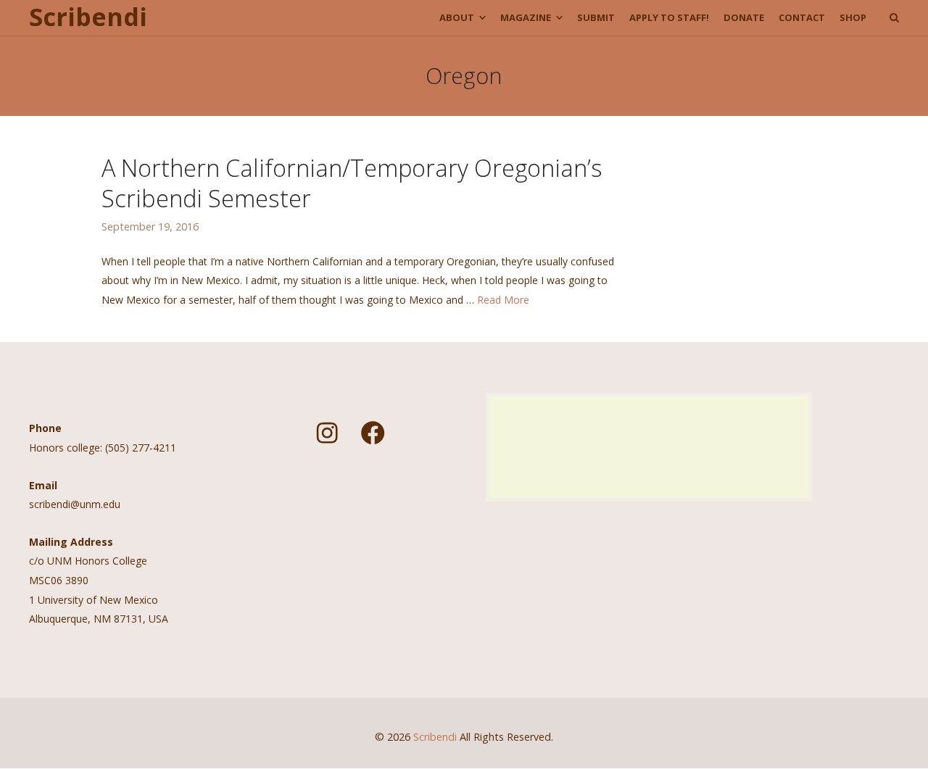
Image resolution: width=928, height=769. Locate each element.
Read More (503, 300)
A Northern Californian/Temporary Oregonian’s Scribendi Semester (352, 182)
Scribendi (88, 17)
